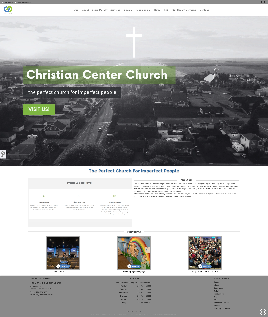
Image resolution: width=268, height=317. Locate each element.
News (157, 10)
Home (75, 10)
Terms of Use (129, 311)
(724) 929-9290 (8, 2)
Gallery (128, 10)
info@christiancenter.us (24, 2)
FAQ (166, 10)
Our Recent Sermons (184, 10)
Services (115, 10)
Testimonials (143, 10)
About (85, 10)
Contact (204, 10)
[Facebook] (261, 2)
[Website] (264, 2)
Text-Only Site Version (222, 309)
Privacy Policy (138, 311)
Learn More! (99, 10)
